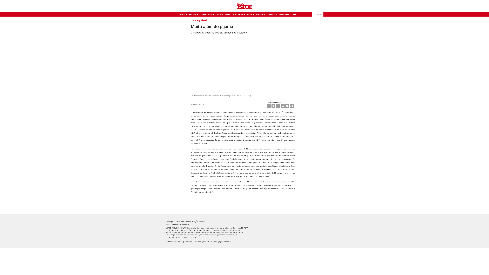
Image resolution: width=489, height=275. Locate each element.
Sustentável (284, 14)
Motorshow (260, 14)
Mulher (272, 14)
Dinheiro (192, 14)
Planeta (228, 14)
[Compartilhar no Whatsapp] (278, 106)
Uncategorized (199, 20)
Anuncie (317, 14)
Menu (249, 14)
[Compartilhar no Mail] (287, 106)
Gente (218, 14)
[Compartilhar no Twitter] (273, 106)
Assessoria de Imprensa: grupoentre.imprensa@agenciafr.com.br (207, 242)
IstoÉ (182, 14)
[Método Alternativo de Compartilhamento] (292, 106)
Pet (294, 14)
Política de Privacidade (174, 242)
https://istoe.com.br (173, 237)
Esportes (239, 14)
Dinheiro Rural (206, 14)
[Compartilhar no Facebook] (269, 106)
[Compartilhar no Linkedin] (283, 106)
